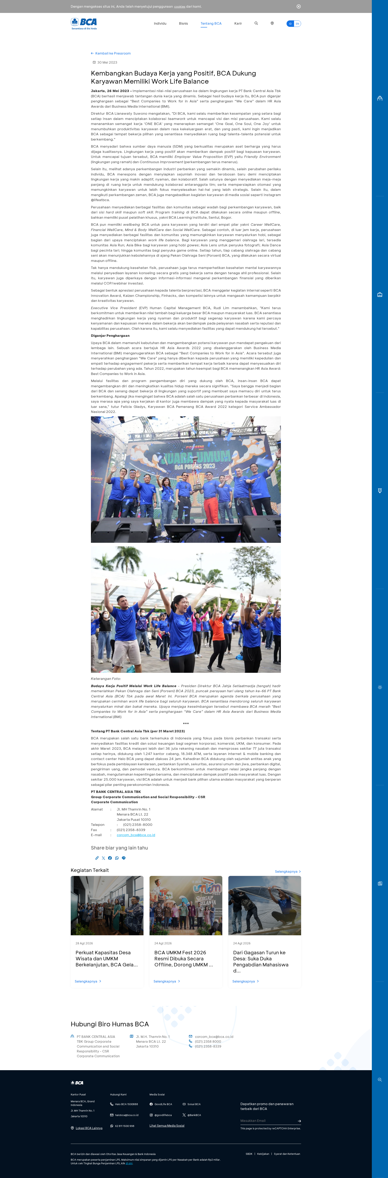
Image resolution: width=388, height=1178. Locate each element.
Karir (238, 23)
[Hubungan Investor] (380, 294)
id (290, 23)
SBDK (249, 1153)
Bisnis (183, 23)
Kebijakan (263, 1153)
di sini (129, 1163)
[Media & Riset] (380, 1080)
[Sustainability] (380, 687)
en (297, 23)
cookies (179, 6)
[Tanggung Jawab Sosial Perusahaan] (380, 883)
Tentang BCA (211, 23)
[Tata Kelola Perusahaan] (380, 491)
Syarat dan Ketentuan (287, 1153)
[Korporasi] (380, 98)
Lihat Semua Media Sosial (167, 1126)
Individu (160, 23)
